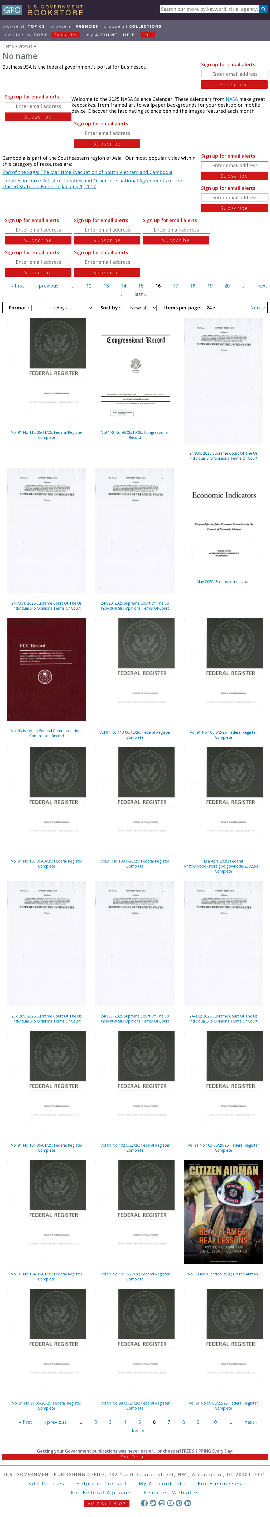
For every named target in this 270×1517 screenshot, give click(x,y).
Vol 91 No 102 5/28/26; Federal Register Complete (135, 1148)
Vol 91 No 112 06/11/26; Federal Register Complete (46, 435)
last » (140, 294)
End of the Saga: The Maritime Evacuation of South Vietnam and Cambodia (87, 172)
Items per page (182, 307)
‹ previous (47, 285)
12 (88, 285)
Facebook (144, 1503)
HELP (129, 34)
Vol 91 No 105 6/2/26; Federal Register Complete (223, 735)
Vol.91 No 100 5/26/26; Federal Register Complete (134, 864)
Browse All (23, 26)
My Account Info (162, 1483)
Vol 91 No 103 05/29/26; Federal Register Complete (223, 1148)
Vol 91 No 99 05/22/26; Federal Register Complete (223, 1406)
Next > (257, 307)
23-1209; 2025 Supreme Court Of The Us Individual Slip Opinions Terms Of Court (46, 1019)
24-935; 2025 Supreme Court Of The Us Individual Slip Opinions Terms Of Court (223, 456)
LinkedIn (187, 1503)
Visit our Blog (107, 1503)
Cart (147, 34)
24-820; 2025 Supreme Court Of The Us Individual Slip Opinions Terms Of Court (135, 606)
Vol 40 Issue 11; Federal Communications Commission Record (46, 733)
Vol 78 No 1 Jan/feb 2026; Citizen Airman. (223, 1273)
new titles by (39, 34)
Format (18, 307)
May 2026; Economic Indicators (223, 581)
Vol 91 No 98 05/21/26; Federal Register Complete (135, 1406)
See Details (135, 1457)
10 (214, 1422)
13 (106, 285)
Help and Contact (101, 1483)
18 (192, 285)
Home (8, 46)
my (102, 34)
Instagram (161, 1503)
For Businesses (220, 1483)
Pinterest (179, 1503)
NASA (232, 99)
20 (227, 285)
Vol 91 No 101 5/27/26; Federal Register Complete (135, 1276)
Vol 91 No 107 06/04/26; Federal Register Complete (46, 864)
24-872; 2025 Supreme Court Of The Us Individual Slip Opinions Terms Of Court (223, 1019)
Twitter (153, 1503)
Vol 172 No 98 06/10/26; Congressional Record (134, 435)
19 (210, 285)
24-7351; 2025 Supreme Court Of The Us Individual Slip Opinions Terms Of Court (46, 606)
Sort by (109, 307)
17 (175, 285)
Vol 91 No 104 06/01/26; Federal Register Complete (46, 1148)
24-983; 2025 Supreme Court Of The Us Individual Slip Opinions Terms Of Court (135, 1019)
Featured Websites (171, 1492)
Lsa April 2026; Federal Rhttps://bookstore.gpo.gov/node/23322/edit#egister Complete (223, 866)
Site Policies (46, 1483)
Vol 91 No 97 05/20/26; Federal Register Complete (46, 1406)
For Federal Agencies (101, 1492)
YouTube (170, 1503)
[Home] (45, 13)
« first (17, 285)
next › (250, 1422)
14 (123, 285)
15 (140, 285)
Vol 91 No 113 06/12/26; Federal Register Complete (135, 735)
